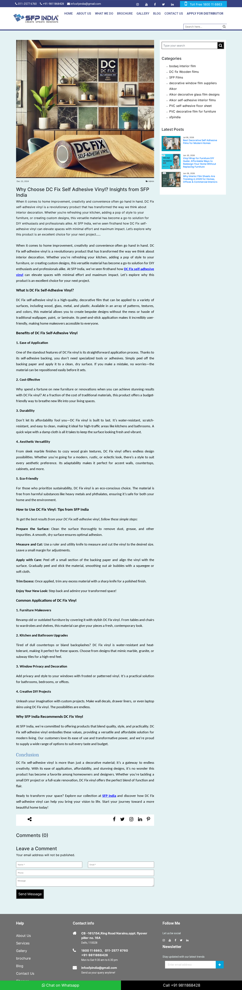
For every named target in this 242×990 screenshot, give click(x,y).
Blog (157, 13)
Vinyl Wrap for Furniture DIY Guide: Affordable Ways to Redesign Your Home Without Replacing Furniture (199, 162)
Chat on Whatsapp (62, 985)
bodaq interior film (182, 66)
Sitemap (22, 981)
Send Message (30, 894)
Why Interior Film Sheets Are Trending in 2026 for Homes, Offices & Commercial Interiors (200, 179)
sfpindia (175, 117)
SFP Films (176, 77)
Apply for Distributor (205, 13)
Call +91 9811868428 (181, 985)
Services (22, 943)
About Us (84, 13)
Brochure (125, 13)
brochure (23, 958)
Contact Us (173, 13)
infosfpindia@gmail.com (85, 3)
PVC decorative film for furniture (192, 111)
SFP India (109, 796)
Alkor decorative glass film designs (194, 94)
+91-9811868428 (53, 3)
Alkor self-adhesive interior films (192, 100)
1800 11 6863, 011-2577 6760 (104, 950)
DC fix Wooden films (184, 72)
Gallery (143, 13)
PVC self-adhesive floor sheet (190, 106)
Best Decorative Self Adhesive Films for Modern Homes (200, 142)
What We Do (104, 13)
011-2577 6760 (27, 3)
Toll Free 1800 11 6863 (206, 4)
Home (68, 13)
